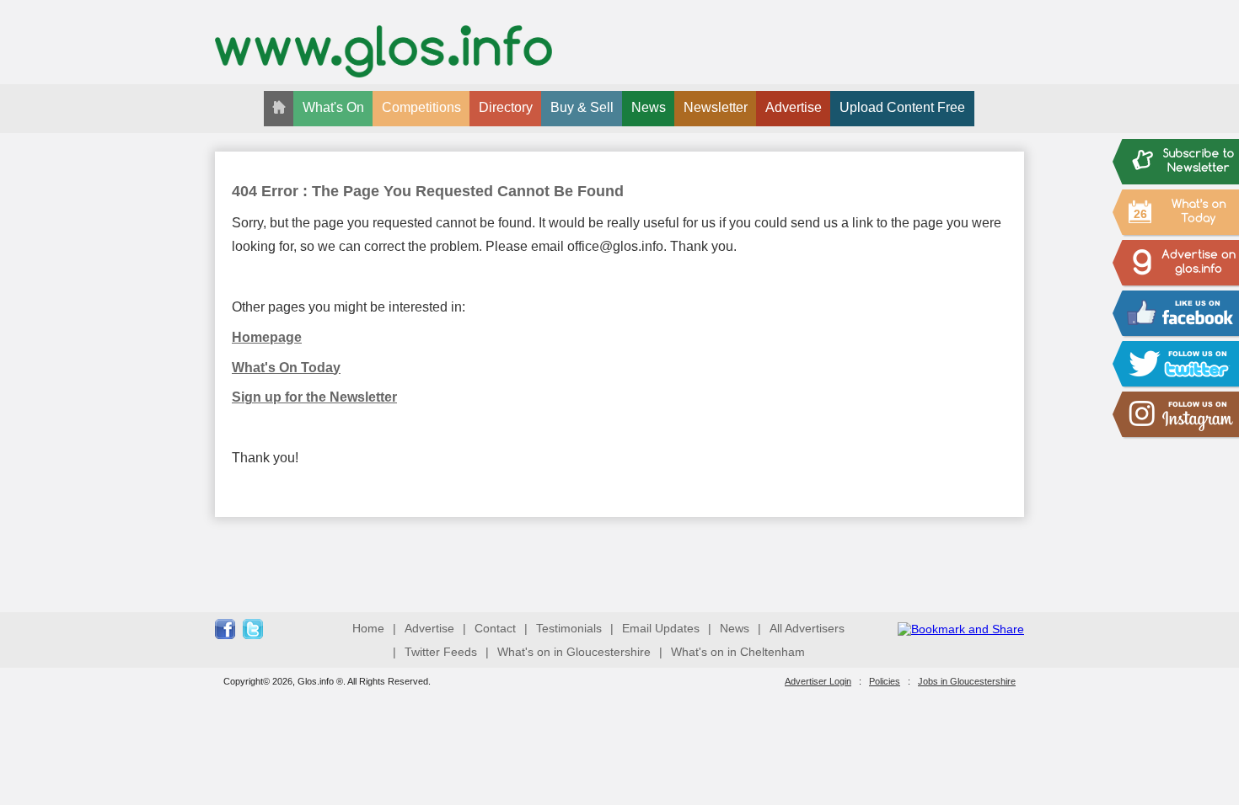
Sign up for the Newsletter (314, 397)
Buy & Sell (582, 107)
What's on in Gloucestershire (574, 651)
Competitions (421, 107)
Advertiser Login (818, 681)
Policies (884, 681)
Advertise (793, 107)
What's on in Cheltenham (738, 651)
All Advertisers (807, 628)
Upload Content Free (902, 107)
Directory (506, 107)
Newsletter (716, 107)
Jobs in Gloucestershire (967, 681)
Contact (495, 628)
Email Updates (661, 628)
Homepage (267, 337)
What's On (333, 107)
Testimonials (569, 628)
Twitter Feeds (441, 651)
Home (368, 628)
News (648, 107)
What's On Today (286, 367)
